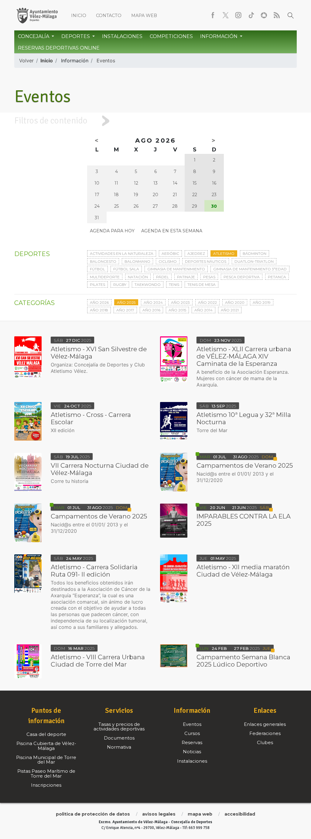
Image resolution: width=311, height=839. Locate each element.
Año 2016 (151, 310)
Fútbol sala (126, 269)
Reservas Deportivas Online (59, 48)
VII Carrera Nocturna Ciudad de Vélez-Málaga (100, 469)
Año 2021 (230, 310)
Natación (138, 277)
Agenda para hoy (112, 231)
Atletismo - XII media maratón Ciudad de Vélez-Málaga (243, 570)
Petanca (277, 277)
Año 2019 (262, 302)
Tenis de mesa (201, 284)
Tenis (174, 284)
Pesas (209, 277)
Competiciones (171, 36)
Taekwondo (148, 284)
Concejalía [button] (34, 36)
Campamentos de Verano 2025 (245, 465)
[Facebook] (213, 15)
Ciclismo (168, 261)
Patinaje (186, 277)
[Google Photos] (264, 15)
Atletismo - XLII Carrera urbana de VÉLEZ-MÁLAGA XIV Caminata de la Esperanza (244, 356)
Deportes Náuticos (205, 261)
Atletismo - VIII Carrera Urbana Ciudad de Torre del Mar (98, 660)
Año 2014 (203, 310)
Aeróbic (170, 253)
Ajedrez (196, 253)
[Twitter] (226, 15)
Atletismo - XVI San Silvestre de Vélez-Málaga (99, 352)
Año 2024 (153, 302)
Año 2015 (177, 310)
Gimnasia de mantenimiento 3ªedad (250, 269)
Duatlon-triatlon (254, 261)
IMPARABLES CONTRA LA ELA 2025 (244, 519)
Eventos (106, 60)
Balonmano (137, 261)
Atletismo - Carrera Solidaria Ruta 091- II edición (94, 570)
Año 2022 (207, 302)
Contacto (108, 15)
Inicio (78, 15)
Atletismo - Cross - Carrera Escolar (91, 418)
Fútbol (97, 269)
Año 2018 (99, 310)
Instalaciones (122, 36)
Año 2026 (99, 302)
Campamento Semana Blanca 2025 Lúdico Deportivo (243, 660)
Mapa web (144, 15)
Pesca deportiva (242, 277)
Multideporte (105, 277)
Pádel (162, 277)
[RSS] (277, 15)
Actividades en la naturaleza (121, 253)
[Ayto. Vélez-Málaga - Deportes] (37, 15)
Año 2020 (234, 302)
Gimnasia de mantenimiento (176, 269)
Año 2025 (126, 302)
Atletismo (223, 253)
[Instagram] (238, 15)
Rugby (119, 284)
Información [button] (219, 36)
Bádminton (254, 253)
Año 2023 (180, 302)
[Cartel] (28, 421)
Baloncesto (103, 261)
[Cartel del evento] (173, 359)
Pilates (97, 284)
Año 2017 (125, 310)
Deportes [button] (76, 36)
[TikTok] (251, 15)
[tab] (155, 121)
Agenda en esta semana (171, 231)
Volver (26, 60)
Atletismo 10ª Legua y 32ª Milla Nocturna (244, 418)
